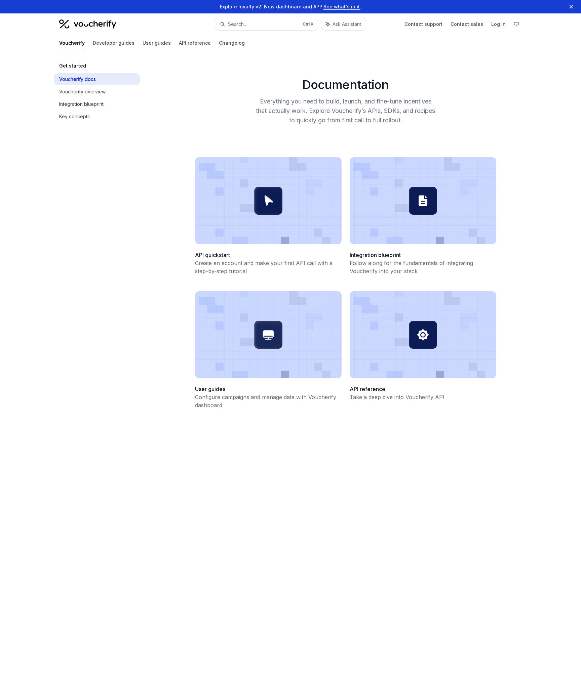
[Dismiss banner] (571, 6)
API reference (195, 43)
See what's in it (341, 6)
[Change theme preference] (516, 24)
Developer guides (113, 43)
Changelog (232, 43)
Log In (498, 24)
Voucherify (72, 43)
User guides (157, 43)
